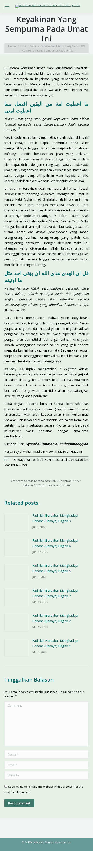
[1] (6, 459)
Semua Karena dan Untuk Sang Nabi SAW (51, 481)
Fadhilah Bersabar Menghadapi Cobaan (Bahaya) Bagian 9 (55, 518)
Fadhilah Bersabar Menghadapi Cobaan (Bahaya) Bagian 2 (55, 618)
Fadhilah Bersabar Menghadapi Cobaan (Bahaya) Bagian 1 (55, 643)
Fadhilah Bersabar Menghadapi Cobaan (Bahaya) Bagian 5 (55, 568)
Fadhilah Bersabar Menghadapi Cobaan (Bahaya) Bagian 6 (55, 543)
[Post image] (16, 522)
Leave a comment (59, 485)
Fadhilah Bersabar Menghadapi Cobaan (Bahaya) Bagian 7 (55, 593)
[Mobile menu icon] (7, 6)
